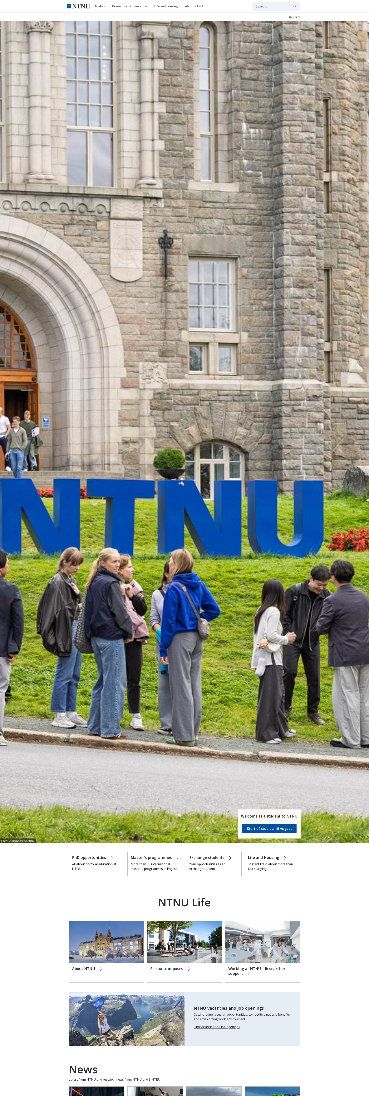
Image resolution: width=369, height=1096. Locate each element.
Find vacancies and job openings (217, 1027)
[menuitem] (101, 6)
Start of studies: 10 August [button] (269, 828)
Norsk (296, 17)
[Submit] (295, 6)
